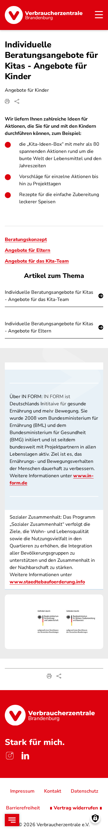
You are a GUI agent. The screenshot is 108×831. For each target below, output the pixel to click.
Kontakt (52, 791)
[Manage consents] (95, 818)
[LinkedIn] (25, 756)
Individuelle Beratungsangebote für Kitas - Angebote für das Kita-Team (49, 296)
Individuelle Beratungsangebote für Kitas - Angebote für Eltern (49, 327)
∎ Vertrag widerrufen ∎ (76, 808)
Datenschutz (84, 791)
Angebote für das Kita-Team (37, 261)
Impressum (22, 791)
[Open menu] (12, 820)
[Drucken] (7, 101)
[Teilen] (16, 101)
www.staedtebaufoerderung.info (47, 582)
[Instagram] (9, 756)
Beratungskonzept (26, 239)
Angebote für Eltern (27, 250)
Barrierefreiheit (23, 808)
